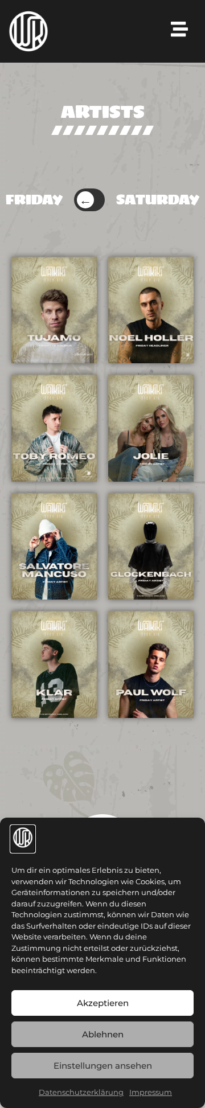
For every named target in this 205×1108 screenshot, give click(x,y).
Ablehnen (103, 1034)
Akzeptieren (103, 1003)
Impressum (150, 1092)
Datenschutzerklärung (81, 1092)
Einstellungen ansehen (103, 1065)
